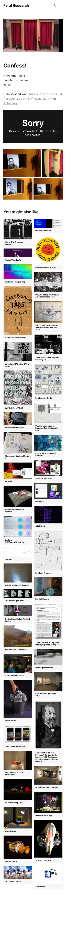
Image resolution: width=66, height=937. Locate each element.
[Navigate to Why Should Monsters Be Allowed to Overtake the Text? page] (48, 312)
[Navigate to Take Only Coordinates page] (17, 734)
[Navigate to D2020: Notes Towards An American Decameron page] (48, 282)
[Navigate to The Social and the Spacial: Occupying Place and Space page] (48, 621)
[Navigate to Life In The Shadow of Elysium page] (17, 229)
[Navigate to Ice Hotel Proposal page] (48, 550)
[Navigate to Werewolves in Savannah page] (17, 636)
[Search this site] (54, 5)
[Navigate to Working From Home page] (48, 657)
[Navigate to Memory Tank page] (17, 847)
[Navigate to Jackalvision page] (48, 874)
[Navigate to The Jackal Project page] (17, 872)
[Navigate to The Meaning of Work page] (17, 593)
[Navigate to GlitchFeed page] (48, 515)
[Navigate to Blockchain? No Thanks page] (48, 250)
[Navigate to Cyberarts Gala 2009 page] (17, 663)
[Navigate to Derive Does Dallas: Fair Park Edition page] (17, 610)
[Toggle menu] (60, 5)
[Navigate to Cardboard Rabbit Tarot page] (17, 310)
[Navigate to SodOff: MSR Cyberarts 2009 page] (48, 681)
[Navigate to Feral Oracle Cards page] (48, 379)
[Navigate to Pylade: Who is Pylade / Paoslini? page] (48, 442)
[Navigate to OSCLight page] (48, 491)
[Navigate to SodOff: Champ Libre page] (17, 789)
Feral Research (16, 5)
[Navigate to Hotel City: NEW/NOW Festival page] (17, 496)
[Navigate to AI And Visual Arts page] (17, 252)
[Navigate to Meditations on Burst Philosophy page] (17, 760)
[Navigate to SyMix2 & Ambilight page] (48, 467)
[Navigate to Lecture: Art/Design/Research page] (17, 526)
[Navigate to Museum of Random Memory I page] (17, 442)
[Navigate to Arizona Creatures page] (48, 839)
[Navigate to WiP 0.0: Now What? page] (17, 387)
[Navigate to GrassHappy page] (17, 817)
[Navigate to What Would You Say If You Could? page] (17, 351)
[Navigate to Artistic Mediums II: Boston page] (17, 572)
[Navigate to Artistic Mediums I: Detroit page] (48, 775)
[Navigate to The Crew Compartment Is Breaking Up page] (48, 344)
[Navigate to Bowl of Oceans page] (48, 586)
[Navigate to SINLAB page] (17, 551)
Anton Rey (10, 103)
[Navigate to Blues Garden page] (17, 699)
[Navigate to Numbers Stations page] (48, 223)
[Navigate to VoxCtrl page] (17, 470)
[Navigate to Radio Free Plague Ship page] (17, 271)
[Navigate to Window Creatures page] (48, 802)
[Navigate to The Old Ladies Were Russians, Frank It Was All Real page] (48, 412)
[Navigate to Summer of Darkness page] (17, 418)
